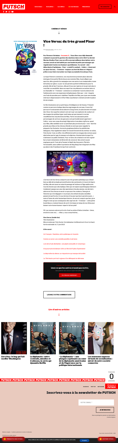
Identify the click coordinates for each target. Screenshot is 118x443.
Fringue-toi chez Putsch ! (13, 439)
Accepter (84, 440)
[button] (115, 6)
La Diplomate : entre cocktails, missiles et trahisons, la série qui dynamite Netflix (40, 359)
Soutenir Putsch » (107, 439)
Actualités (49, 6)
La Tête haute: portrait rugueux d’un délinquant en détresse (63, 258)
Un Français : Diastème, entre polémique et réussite (60, 234)
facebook (86, 386)
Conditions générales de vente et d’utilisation (21, 432)
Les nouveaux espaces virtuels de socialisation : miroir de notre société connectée (100, 359)
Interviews (38, 6)
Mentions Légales (6, 432)
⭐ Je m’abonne (73, 6)
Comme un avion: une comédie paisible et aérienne (60, 239)
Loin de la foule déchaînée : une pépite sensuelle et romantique (64, 244)
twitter (93, 386)
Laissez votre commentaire (59, 295)
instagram (101, 386)
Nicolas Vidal (50, 49)
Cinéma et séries (59, 29)
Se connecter (105, 6)
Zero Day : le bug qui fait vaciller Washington (13, 357)
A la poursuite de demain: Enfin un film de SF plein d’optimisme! (64, 249)
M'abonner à (111, 385)
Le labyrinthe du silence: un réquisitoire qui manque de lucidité (64, 253)
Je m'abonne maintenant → (70, 275)
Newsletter (86, 6)
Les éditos (61, 6)
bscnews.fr (65, 55)
